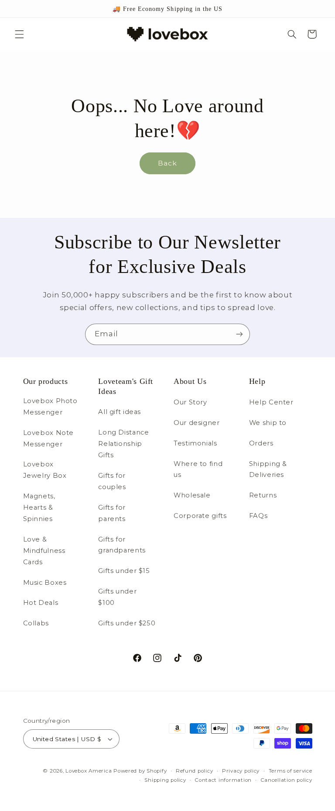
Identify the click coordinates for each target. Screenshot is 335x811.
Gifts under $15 (124, 571)
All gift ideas (119, 412)
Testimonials (195, 443)
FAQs (258, 516)
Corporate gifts (200, 516)
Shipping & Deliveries (268, 469)
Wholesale (192, 495)
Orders (261, 443)
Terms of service (290, 771)
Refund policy (194, 771)
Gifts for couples (112, 481)
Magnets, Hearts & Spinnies (39, 507)
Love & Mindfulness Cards (44, 550)
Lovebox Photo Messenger (50, 406)
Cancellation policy (286, 780)
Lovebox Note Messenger (48, 438)
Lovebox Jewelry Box (45, 470)
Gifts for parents (112, 513)
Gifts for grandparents (122, 545)
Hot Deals (40, 603)
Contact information (223, 780)
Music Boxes (45, 583)
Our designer (197, 423)
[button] (19, 34)
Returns (263, 495)
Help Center (271, 402)
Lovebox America (88, 771)
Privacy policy (241, 771)
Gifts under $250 (126, 623)
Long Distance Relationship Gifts (123, 443)
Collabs (36, 623)
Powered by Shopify (140, 771)
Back (167, 163)
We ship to (268, 423)
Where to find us (198, 469)
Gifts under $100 (117, 597)
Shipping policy (165, 780)
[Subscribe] (239, 334)
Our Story (190, 402)
